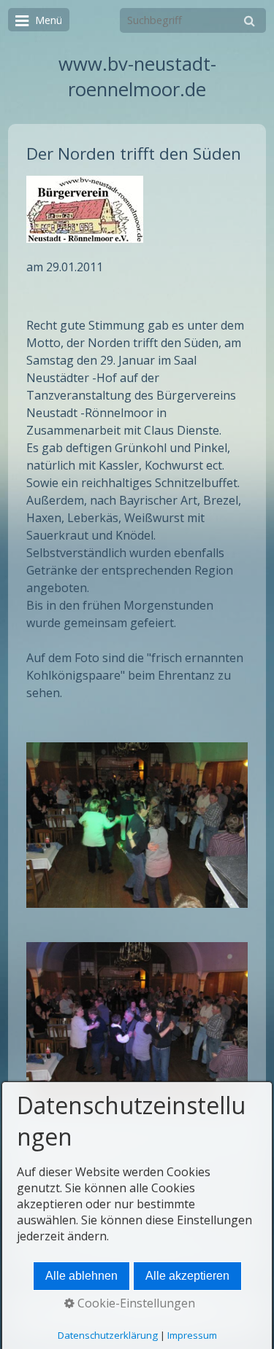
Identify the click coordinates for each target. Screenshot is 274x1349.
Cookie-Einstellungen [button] (135, 1303)
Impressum (192, 1335)
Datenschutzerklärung (108, 1335)
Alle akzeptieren (187, 1276)
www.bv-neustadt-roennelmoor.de (137, 76)
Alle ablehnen (81, 1276)
